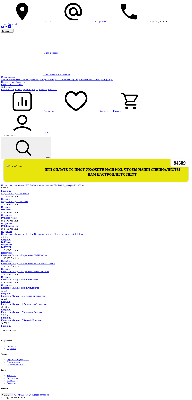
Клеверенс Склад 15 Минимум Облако (19, 279)
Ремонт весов (13, 362)
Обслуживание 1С (15, 364)
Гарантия (11, 348)
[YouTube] (2, 27)
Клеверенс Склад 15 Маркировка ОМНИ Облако (24, 255)
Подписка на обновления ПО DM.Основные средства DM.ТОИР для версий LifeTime (42, 185)
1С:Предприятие (23, 89)
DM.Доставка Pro (9, 226)
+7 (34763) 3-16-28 (22, 395)
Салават (6, 395)
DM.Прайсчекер (9, 218)
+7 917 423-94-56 (9, 24)
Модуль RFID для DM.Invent (14, 201)
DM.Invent (6, 209)
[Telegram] (9, 27)
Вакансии (11, 383)
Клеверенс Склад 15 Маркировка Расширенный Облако (28, 263)
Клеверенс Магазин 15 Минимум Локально (22, 312)
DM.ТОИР (6, 247)
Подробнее (6, 199)
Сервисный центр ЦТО (18, 359)
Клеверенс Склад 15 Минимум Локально (21, 288)
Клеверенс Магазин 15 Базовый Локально (21, 320)
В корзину (6, 191)
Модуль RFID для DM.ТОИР (15, 193)
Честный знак (7, 89)
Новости (43, 89)
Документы (12, 378)
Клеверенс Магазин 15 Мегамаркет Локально (23, 296)
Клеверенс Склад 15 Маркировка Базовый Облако (25, 271)
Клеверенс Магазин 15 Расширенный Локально (24, 304)
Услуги (34, 89)
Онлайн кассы (8, 77)
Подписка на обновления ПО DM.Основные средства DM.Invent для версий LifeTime (42, 234)
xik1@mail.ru (101, 21)
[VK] (5, 27)
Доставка (11, 346)
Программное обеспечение (14, 82)
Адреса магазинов (40, 395)
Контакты (52, 89)
